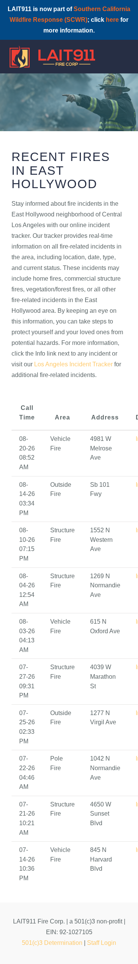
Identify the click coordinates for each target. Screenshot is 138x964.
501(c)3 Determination (52, 943)
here (112, 19)
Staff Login (101, 943)
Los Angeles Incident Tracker (73, 364)
